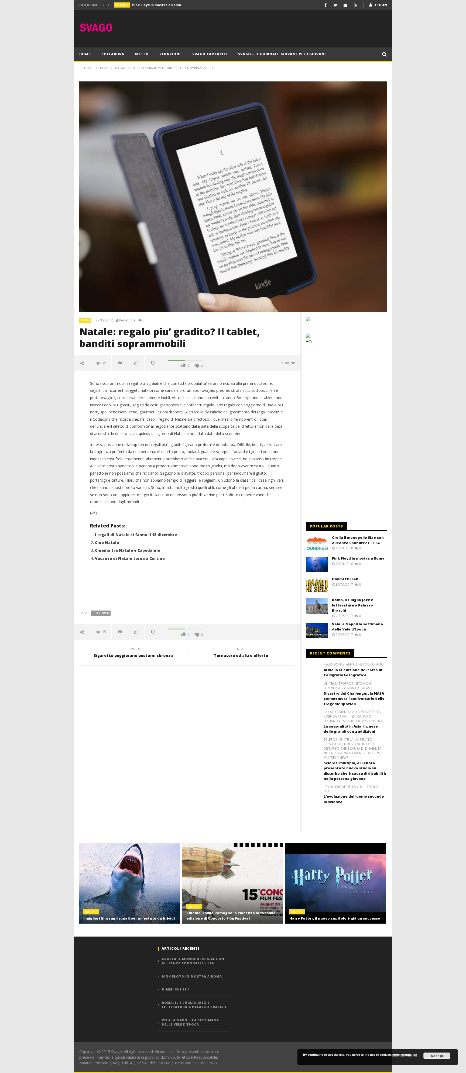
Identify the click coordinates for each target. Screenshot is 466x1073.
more (286, 363)
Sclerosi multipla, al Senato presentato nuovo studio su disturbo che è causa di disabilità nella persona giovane (355, 770)
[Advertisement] (288, 27)
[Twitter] (336, 5)
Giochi (121, 5)
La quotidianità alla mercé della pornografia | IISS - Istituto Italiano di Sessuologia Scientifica (353, 716)
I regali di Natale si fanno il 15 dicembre (136, 534)
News (85, 320)
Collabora (112, 54)
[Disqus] (187, 746)
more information (404, 1055)
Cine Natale (107, 542)
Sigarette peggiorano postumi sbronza (133, 653)
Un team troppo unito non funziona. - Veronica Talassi (348, 685)
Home (85, 54)
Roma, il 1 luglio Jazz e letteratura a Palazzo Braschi (352, 605)
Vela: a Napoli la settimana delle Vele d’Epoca (357, 627)
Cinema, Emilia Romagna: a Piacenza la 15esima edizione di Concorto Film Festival (231, 915)
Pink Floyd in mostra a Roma (358, 558)
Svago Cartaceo (209, 54)
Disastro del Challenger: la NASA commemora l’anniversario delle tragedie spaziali (354, 698)
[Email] (346, 5)
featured (100, 613)
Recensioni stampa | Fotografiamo (354, 664)
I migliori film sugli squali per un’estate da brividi (129, 918)
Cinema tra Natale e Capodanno (127, 550)
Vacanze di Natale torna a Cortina (130, 558)
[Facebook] (326, 5)
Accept (437, 1055)
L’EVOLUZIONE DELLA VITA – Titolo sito (351, 789)
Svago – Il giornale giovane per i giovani (282, 54)
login (381, 5)
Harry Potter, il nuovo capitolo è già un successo (334, 918)
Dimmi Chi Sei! (144, 5)
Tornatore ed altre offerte (241, 653)
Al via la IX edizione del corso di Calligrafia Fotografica (353, 672)
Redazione (170, 54)
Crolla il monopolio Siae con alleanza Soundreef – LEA (358, 540)
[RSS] (356, 5)
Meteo (142, 54)
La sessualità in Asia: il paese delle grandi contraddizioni (351, 729)
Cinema (91, 912)
